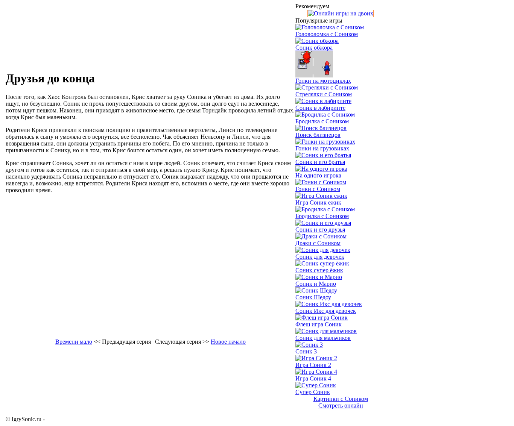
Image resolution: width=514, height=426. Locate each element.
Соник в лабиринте (320, 108)
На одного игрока (318, 175)
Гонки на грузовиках (322, 148)
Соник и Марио (315, 283)
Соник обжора (314, 47)
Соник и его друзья (320, 229)
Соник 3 (306, 351)
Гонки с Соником (317, 189)
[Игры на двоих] (340, 13)
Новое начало (228, 341)
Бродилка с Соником (322, 121)
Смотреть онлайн (340, 405)
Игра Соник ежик (318, 202)
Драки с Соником (318, 243)
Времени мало (73, 341)
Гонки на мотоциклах (323, 80)
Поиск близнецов (318, 135)
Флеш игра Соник (318, 324)
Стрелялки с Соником (323, 94)
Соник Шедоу (313, 297)
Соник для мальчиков (323, 338)
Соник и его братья (320, 162)
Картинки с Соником (340, 399)
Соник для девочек (319, 256)
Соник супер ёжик (319, 270)
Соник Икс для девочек (325, 311)
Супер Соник (312, 392)
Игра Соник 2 (313, 365)
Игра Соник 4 (313, 378)
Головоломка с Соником (326, 34)
